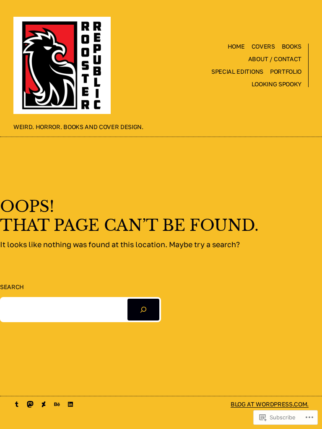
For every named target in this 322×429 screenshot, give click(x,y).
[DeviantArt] (43, 404)
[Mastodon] (30, 404)
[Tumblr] (16, 404)
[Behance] (57, 404)
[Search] (143, 309)
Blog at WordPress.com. (270, 404)
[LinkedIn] (70, 404)
